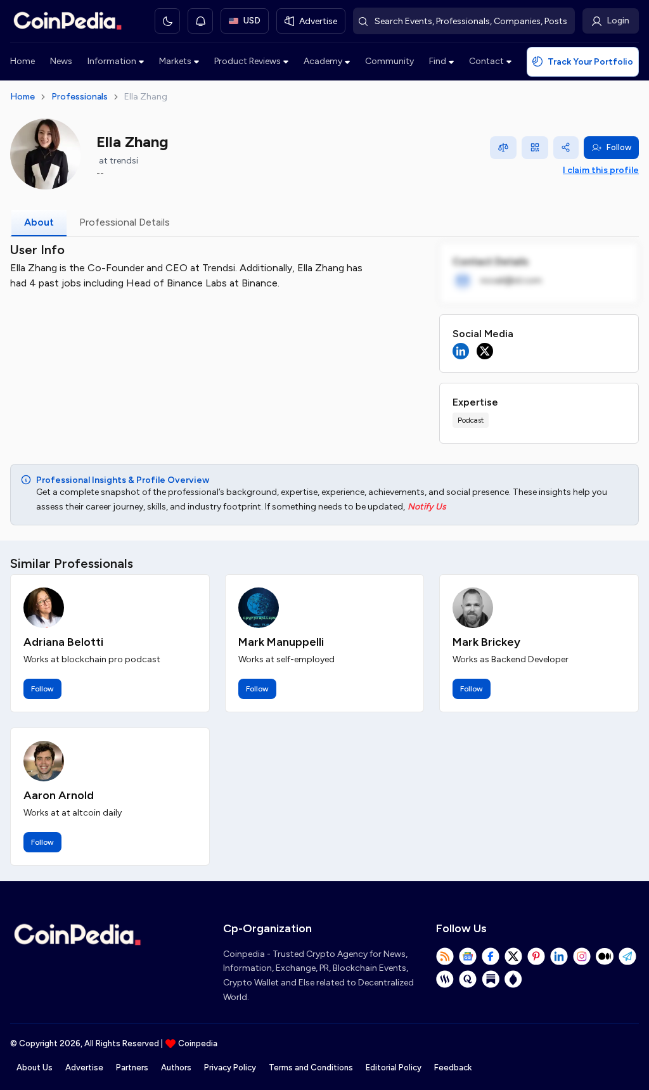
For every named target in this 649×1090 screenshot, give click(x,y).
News (61, 61)
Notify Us (427, 506)
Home (22, 61)
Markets (175, 61)
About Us (34, 1067)
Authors (176, 1067)
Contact (486, 61)
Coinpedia (197, 1043)
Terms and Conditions (311, 1067)
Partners (132, 1067)
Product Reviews (247, 61)
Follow (619, 147)
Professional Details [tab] (124, 222)
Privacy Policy (230, 1067)
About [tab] (39, 222)
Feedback (453, 1067)
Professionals (79, 96)
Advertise (84, 1067)
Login (618, 20)
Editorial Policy (393, 1067)
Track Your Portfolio (590, 61)
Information (111, 61)
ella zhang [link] (145, 96)
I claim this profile (601, 170)
